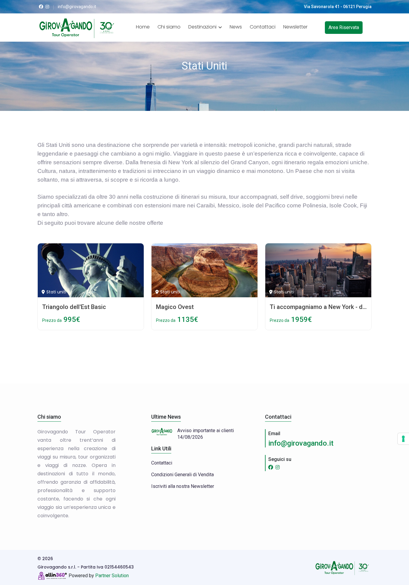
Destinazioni (203, 26)
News (236, 26)
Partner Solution (112, 575)
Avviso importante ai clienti (205, 430)
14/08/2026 (190, 437)
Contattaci (262, 26)
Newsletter (295, 26)
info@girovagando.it (301, 443)
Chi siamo (169, 26)
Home (143, 26)
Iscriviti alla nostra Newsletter (182, 486)
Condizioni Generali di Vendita (182, 474)
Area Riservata (343, 27)
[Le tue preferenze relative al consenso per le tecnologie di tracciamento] (403, 438)
